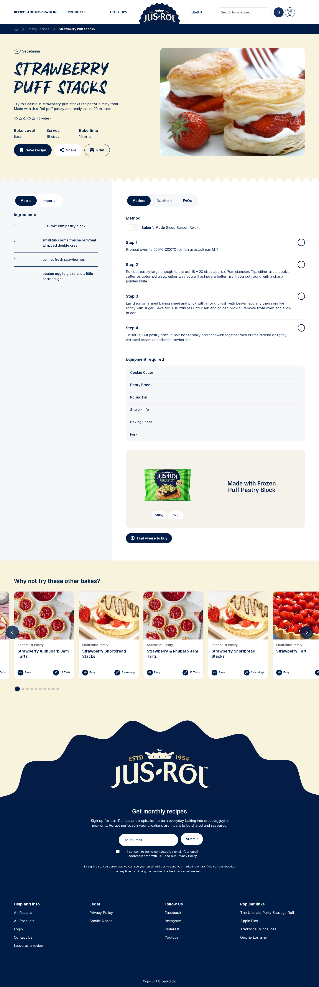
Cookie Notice (100, 921)
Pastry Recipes (38, 29)
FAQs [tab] (187, 200)
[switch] (132, 227)
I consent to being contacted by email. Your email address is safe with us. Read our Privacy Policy (162, 854)
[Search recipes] (279, 12)
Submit (192, 839)
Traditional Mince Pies (258, 929)
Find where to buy (152, 538)
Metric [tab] (25, 200)
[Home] (16, 29)
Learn (196, 12)
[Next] (307, 632)
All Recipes (23, 912)
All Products (24, 921)
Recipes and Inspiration (35, 12)
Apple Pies (249, 921)
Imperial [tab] (49, 200)
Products (77, 12)
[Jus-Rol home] (159, 12)
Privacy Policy (101, 912)
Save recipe (36, 150)
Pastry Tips (117, 12)
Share (71, 150)
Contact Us (23, 937)
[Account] (290, 12)
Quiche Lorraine (253, 937)
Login (18, 929)
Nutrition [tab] (164, 200)
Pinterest (172, 929)
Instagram (173, 921)
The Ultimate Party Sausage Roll (267, 912)
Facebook (173, 912)
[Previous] (12, 632)
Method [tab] (138, 200)
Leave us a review (29, 945)
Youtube (172, 937)
